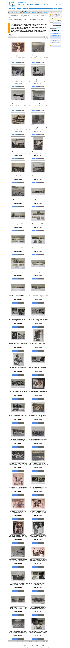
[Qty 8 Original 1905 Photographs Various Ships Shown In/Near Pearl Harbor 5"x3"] (18, 239)
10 (26, 641)
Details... (15, 62)
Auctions (10, 8)
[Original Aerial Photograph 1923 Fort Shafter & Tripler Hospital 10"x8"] (18, 71)
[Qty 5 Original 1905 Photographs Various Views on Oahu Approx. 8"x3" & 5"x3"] (18, 215)
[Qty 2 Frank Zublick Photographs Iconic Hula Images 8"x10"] (18, 383)
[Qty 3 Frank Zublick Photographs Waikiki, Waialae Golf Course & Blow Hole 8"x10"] (38, 359)
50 (45, 641)
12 (29, 641)
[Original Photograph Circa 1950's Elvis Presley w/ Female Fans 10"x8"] (18, 503)
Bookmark (21, 62)
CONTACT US (58, 4)
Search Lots (15, 8)
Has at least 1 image (54, 28)
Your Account (20, 8)
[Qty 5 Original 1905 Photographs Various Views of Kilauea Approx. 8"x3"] (38, 263)
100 (47, 641)
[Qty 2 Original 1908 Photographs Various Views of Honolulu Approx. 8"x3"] (18, 287)
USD (14, 12)
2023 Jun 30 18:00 (11, 35)
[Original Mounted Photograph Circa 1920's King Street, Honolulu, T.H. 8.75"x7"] (38, 383)
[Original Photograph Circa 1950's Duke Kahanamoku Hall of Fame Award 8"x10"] (38, 527)
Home (22, 645)
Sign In (53, 8)
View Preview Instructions (55, 33)
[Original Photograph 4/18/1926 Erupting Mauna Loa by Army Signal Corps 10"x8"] (38, 119)
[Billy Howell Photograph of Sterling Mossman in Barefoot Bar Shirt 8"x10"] (18, 359)
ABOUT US (24, 4)
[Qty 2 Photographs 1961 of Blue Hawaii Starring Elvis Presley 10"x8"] (38, 479)
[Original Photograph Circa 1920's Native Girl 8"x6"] (18, 47)
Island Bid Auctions (22, 2)
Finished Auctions (27, 8)
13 (31, 641)
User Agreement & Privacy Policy (42, 645)
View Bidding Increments (55, 35)
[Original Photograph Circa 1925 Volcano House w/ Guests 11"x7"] (18, 119)
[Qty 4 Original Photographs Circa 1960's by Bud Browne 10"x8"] (38, 575)
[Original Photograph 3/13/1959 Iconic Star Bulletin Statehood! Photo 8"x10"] (18, 479)
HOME (19, 4)
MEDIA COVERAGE (38, 4)
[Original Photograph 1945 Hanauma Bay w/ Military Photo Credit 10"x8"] (38, 47)
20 (43, 641)
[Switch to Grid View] (45, 38)
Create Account (59, 8)
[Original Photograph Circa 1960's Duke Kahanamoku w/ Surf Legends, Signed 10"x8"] (38, 551)
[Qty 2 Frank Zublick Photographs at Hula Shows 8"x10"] (18, 335)
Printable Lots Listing (55, 42)
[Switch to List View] (47, 38)
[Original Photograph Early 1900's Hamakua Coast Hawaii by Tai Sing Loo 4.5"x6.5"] (38, 143)
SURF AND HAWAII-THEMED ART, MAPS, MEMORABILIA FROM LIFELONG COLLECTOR (25, 9)
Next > (36, 641)
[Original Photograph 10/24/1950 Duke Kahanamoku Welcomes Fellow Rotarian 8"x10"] (18, 527)
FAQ (44, 4)
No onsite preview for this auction (47, 12)
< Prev (10, 641)
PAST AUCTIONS (30, 4)
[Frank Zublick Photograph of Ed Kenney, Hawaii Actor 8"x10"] (38, 335)
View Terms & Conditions (55, 40)
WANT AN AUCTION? (51, 4)
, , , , (28, 12)
